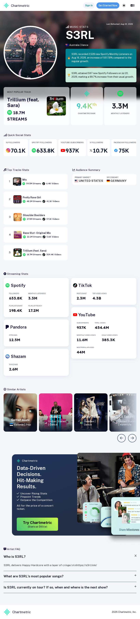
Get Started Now (108, 5)
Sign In (89, 5)
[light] (124, 5)
